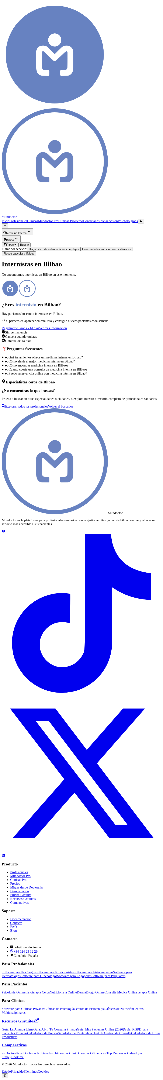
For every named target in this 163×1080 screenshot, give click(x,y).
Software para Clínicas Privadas (23, 1009)
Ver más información (53, 328)
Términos (31, 1071)
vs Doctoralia (11, 1053)
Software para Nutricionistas (55, 972)
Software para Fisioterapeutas (93, 972)
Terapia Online (147, 992)
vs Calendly (131, 1053)
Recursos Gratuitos (23, 899)
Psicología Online (13, 992)
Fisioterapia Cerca (37, 992)
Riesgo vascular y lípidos (18, 253)
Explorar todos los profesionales (26, 406)
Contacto (16, 923)
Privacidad (18, 1071)
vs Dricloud (57, 1053)
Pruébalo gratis (128, 221)
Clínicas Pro (66, 221)
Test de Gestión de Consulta (112, 1033)
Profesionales (18, 221)
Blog (13, 930)
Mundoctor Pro (48, 221)
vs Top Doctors (113, 1053)
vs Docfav (26, 1053)
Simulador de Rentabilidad (76, 1033)
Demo (79, 221)
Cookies (43, 1071)
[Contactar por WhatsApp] (5, 1075)
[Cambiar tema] (141, 221)
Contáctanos (91, 221)
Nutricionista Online (63, 992)
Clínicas (32, 221)
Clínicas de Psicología (59, 1009)
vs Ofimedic (94, 1053)
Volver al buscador (60, 406)
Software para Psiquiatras (108, 976)
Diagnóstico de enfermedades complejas (54, 249)
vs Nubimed (41, 1053)
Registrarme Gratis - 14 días (20, 328)
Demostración (19, 891)
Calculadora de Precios (42, 1033)
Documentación (20, 919)
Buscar (24, 244)
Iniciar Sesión (109, 221)
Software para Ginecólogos (39, 976)
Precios (15, 883)
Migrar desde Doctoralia (26, 887)
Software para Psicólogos (19, 972)
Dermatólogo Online (90, 992)
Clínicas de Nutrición (119, 1009)
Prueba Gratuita (20, 895)
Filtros (10, 244)
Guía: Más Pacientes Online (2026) (100, 1029)
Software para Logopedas (74, 976)
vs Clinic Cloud (75, 1053)
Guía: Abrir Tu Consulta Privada (55, 1029)
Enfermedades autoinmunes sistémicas (106, 249)
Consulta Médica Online (120, 992)
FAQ (13, 926)
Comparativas (19, 902)
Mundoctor (9, 217)
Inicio (5, 221)
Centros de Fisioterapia (89, 1009)
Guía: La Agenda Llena (17, 1029)
